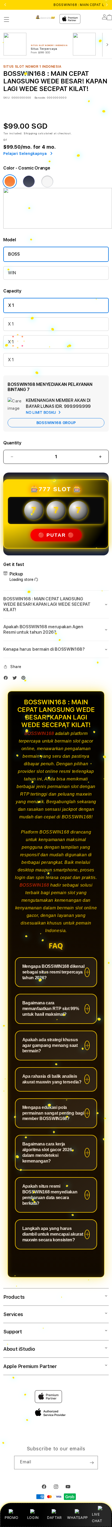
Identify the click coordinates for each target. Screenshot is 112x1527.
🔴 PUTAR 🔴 (56, 535)
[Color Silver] (47, 181)
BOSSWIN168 (39, 733)
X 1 (11, 305)
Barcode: (40, 97)
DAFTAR (54, 1517)
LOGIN (33, 1517)
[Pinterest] (25, 679)
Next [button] (107, 5)
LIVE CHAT (97, 1517)
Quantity (12, 442)
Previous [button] (5, 5)
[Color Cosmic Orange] (9, 181)
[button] (6, 19)
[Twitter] (16, 679)
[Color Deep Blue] (29, 181)
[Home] (45, 16)
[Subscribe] (92, 1462)
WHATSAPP (77, 1517)
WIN (12, 272)
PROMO (11, 1517)
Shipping (30, 133)
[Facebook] (7, 679)
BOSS (14, 254)
